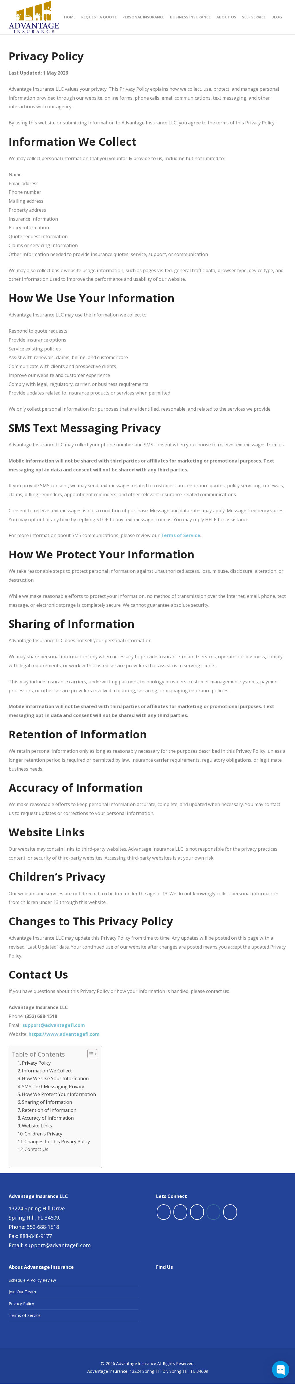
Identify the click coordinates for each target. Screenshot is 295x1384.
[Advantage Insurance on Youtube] (197, 1212)
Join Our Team (22, 1291)
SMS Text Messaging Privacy (53, 1086)
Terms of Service (25, 1315)
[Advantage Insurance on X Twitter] (180, 1212)
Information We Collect (47, 1071)
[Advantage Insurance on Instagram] (213, 1212)
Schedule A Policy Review (32, 1280)
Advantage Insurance (136, 1363)
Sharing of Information (47, 1102)
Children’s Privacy (43, 1134)
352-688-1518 (43, 1226)
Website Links (37, 1126)
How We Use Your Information (55, 1078)
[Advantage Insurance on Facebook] (164, 1212)
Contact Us (36, 1149)
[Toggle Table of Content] (89, 1054)
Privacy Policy (36, 1063)
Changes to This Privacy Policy (57, 1141)
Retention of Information (49, 1110)
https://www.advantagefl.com (64, 1034)
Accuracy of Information (48, 1118)
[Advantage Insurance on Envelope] (230, 1212)
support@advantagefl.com (58, 1245)
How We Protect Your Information (59, 1094)
